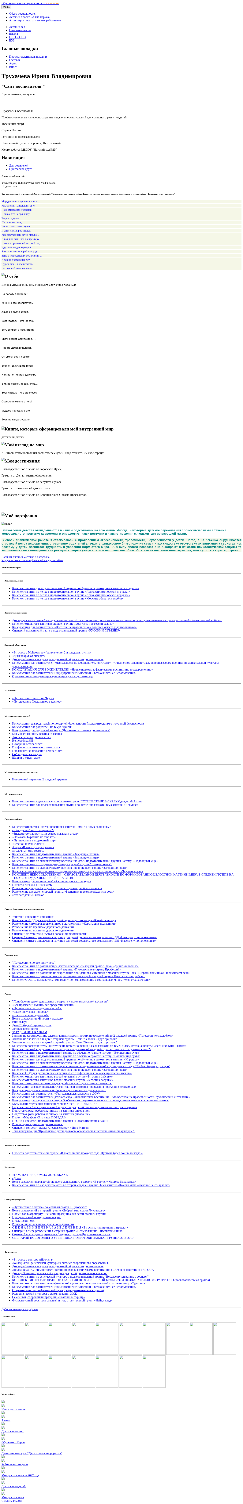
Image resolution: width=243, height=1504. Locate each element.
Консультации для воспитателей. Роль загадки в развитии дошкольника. (59, 1090)
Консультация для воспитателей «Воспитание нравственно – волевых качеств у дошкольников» (74, 627)
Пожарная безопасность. (28, 744)
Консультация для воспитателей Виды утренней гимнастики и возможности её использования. (74, 673)
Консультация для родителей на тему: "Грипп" (42, 727)
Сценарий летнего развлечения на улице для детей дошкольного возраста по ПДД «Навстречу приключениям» (84, 937)
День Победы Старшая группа (31, 1025)
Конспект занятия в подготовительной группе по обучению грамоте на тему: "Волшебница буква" (76, 1052)
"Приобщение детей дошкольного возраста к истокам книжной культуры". (60, 1001)
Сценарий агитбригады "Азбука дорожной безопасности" (49, 933)
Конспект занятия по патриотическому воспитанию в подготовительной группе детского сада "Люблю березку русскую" (91, 1066)
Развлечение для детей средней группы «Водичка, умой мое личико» (57, 888)
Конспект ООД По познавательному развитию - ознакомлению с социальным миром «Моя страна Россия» (81, 979)
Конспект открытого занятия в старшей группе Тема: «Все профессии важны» (63, 623)
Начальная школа (20, 30)
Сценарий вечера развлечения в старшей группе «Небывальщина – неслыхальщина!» (67, 1230)
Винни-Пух (19, 1022)
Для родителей (18, 165)
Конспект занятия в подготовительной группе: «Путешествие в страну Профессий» (66, 969)
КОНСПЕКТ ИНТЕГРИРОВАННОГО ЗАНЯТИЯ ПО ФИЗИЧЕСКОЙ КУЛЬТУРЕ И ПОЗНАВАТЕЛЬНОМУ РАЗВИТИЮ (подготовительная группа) (111, 1280)
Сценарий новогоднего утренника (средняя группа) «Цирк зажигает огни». (61, 1234)
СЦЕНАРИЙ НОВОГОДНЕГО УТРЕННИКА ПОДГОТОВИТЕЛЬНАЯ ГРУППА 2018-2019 (72, 1237)
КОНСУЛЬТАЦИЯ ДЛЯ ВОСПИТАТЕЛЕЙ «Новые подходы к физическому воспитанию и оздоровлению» (82, 669)
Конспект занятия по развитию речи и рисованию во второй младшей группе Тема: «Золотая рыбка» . (78, 976)
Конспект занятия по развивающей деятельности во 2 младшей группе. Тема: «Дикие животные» (75, 966)
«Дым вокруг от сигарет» (28, 655)
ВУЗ (12, 40)
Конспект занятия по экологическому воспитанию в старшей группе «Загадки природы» (70, 867)
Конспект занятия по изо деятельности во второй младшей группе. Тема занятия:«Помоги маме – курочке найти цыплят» (91, 1185)
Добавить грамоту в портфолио (20, 1309)
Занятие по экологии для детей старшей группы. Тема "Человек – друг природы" (65, 1039)
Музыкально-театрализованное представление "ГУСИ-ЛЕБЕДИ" (54, 1103)
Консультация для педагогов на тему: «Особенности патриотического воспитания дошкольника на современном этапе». (90, 1100)
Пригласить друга (20, 169)
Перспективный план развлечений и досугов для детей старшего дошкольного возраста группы (74, 1107)
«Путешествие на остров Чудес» (33, 698)
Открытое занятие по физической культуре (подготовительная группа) (58, 1290)
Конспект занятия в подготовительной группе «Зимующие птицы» (55, 854)
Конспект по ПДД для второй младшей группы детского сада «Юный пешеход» (64, 920)
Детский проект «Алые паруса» (29, 17)
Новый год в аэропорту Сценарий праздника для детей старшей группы (59, 1213)
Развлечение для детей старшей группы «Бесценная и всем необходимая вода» (63, 891)
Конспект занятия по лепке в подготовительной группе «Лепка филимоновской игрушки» (71, 591)
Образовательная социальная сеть (30, 3)
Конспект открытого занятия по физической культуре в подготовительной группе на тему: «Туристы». (79, 1283)
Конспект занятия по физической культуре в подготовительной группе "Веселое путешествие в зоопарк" (80, 1276)
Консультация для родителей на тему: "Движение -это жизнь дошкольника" (61, 730)
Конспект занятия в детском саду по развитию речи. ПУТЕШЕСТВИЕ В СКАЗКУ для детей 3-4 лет (77, 801)
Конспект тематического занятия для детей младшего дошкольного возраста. (62, 1083)
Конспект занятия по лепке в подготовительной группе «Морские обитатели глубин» (68, 598)
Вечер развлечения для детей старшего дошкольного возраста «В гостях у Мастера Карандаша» (74, 1181)
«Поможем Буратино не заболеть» (34, 837)
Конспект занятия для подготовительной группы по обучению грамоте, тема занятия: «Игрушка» (75, 588)
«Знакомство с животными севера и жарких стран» (45, 833)
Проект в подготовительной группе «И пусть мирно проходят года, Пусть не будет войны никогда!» (77, 1153)
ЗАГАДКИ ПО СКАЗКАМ (29, 1032)
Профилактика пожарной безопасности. (38, 750)
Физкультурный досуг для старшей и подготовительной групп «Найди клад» (62, 1300)
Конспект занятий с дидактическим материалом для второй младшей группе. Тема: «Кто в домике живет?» (81, 1049)
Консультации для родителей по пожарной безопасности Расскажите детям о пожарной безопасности (78, 723)
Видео (13, 66)
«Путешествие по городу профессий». (37, 1008)
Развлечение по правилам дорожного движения (43, 927)
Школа (13, 33)
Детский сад (17, 26)
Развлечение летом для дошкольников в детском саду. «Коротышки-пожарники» (64, 923)
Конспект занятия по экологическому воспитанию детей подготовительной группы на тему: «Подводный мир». (85, 860)
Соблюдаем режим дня (27, 754)
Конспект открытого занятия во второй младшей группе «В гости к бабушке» (62, 1076)
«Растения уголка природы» (30, 1011)
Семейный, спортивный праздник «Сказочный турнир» (48, 1297)
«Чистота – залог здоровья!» (30, 1015)
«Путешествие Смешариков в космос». (37, 701)
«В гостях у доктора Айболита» (32, 1259)
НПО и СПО (17, 37)
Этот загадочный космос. (28, 895)
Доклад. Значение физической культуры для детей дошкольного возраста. (59, 1273)
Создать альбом (12, 1500)
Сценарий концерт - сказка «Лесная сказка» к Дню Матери (50, 1127)
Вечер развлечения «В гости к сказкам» (38, 1018)
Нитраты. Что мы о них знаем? (32, 884)
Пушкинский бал (23, 1220)
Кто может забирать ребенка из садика (37, 733)
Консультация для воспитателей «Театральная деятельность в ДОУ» (56, 1093)
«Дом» (16, 1178)
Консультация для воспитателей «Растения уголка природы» (51, 881)
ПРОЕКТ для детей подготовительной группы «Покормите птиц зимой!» (60, 1120)
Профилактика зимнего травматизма (36, 747)
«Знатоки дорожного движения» (33, 916)
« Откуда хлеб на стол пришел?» (33, 830)
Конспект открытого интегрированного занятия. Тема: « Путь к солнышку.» (61, 826)
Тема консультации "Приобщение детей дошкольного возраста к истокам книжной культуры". (73, 1131)
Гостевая (14, 60)
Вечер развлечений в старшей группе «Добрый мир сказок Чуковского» (59, 1210)
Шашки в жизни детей (26, 757)
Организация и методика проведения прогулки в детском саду (52, 676)
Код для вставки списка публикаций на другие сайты (32, 560)
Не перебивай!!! (22, 740)
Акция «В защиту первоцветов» (33, 847)
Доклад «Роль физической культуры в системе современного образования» (60, 1263)
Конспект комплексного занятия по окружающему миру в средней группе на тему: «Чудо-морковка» (77, 871)
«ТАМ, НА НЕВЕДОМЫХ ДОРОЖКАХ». (40, 1174)
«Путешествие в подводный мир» (34, 840)
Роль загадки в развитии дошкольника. (37, 1124)
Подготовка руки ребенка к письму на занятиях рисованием (51, 1110)
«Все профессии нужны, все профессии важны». (43, 1004)
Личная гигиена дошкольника (31, 737)
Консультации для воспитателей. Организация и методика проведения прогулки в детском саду (74, 1086)
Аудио (13, 63)
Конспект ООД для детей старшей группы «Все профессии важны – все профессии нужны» (72, 1073)
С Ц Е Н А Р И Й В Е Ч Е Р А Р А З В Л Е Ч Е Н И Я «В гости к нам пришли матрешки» (70, 1227)
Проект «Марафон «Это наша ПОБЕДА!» (39, 1117)
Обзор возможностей (22, 13)
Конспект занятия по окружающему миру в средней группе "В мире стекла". (62, 864)
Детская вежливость (25, 1028)
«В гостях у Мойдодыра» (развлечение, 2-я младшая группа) (51, 652)
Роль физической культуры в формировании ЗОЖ (44, 1293)
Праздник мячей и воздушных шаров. (36, 1217)
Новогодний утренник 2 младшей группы (39, 779)
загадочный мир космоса (28, 850)
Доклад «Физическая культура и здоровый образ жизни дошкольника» (57, 659)
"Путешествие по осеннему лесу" (34, 962)
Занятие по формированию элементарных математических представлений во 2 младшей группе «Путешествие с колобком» (92, 1035)
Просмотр (28, 56)
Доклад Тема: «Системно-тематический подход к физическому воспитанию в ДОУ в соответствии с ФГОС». (83, 1269)
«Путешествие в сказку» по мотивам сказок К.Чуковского (49, 1207)
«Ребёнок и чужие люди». (29, 843)
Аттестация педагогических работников (35, 20)
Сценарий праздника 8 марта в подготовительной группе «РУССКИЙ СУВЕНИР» (66, 630)
